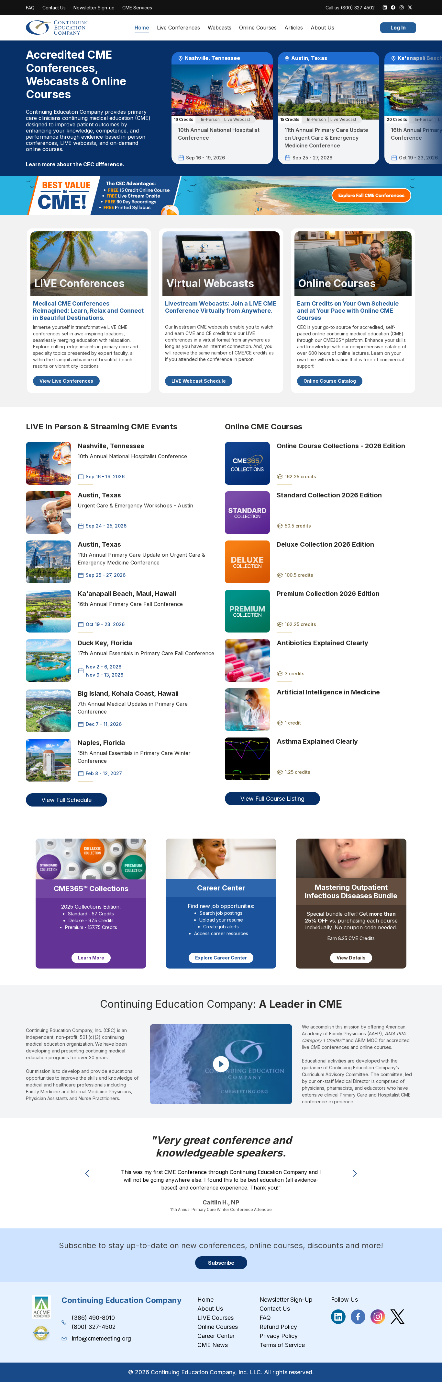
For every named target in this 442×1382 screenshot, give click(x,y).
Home (142, 27)
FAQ (30, 7)
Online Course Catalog (330, 381)
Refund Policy (278, 1326)
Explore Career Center (221, 957)
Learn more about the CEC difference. (75, 164)
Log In (398, 27)
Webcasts (219, 27)
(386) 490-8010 (93, 1317)
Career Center (216, 1335)
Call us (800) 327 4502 (350, 7)
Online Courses (258, 27)
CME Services (137, 7)
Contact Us (54, 7)
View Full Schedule (66, 799)
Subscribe (221, 1263)
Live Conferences (178, 27)
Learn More (91, 957)
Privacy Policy (279, 1335)
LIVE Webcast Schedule (198, 381)
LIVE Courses (215, 1317)
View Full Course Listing (272, 798)
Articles (293, 27)
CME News (212, 1344)
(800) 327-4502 (94, 1326)
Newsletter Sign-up (94, 7)
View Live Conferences (66, 381)
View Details (351, 957)
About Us (322, 27)
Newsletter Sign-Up (286, 1299)
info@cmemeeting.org (101, 1338)
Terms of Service (282, 1344)
